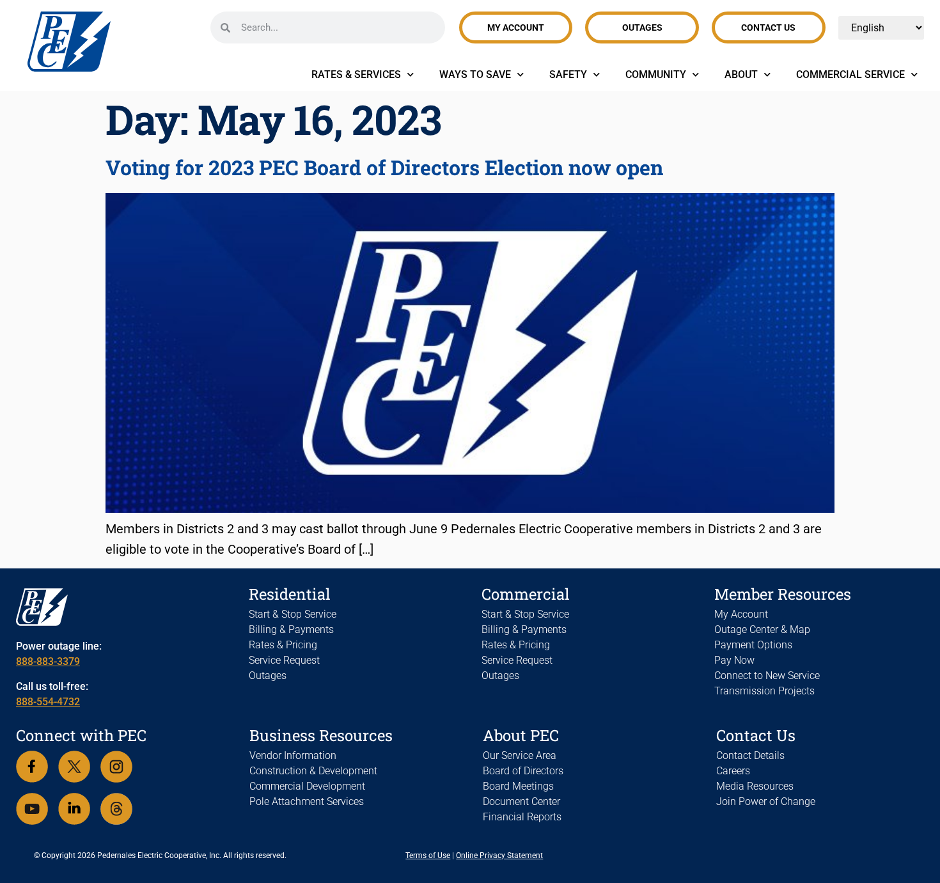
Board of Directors (523, 771)
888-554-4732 (48, 702)
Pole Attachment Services (306, 801)
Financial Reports (522, 817)
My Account (741, 614)
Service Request (284, 660)
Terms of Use (427, 855)
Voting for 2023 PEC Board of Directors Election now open (384, 167)
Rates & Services (356, 74)
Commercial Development (307, 786)
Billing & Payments (291, 629)
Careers (733, 771)
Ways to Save (475, 74)
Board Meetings (518, 786)
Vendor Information (292, 755)
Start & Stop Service (292, 614)
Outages (267, 675)
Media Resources (755, 786)
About (741, 74)
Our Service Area (519, 755)
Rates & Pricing (283, 645)
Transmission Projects (764, 691)
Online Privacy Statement (499, 855)
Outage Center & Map (762, 629)
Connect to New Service (767, 675)
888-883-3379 (48, 661)
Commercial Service (850, 74)
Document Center (521, 801)
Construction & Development (313, 771)
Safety (568, 74)
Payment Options (753, 645)
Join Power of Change (765, 801)
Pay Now (734, 660)
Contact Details (750, 755)
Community (655, 74)
